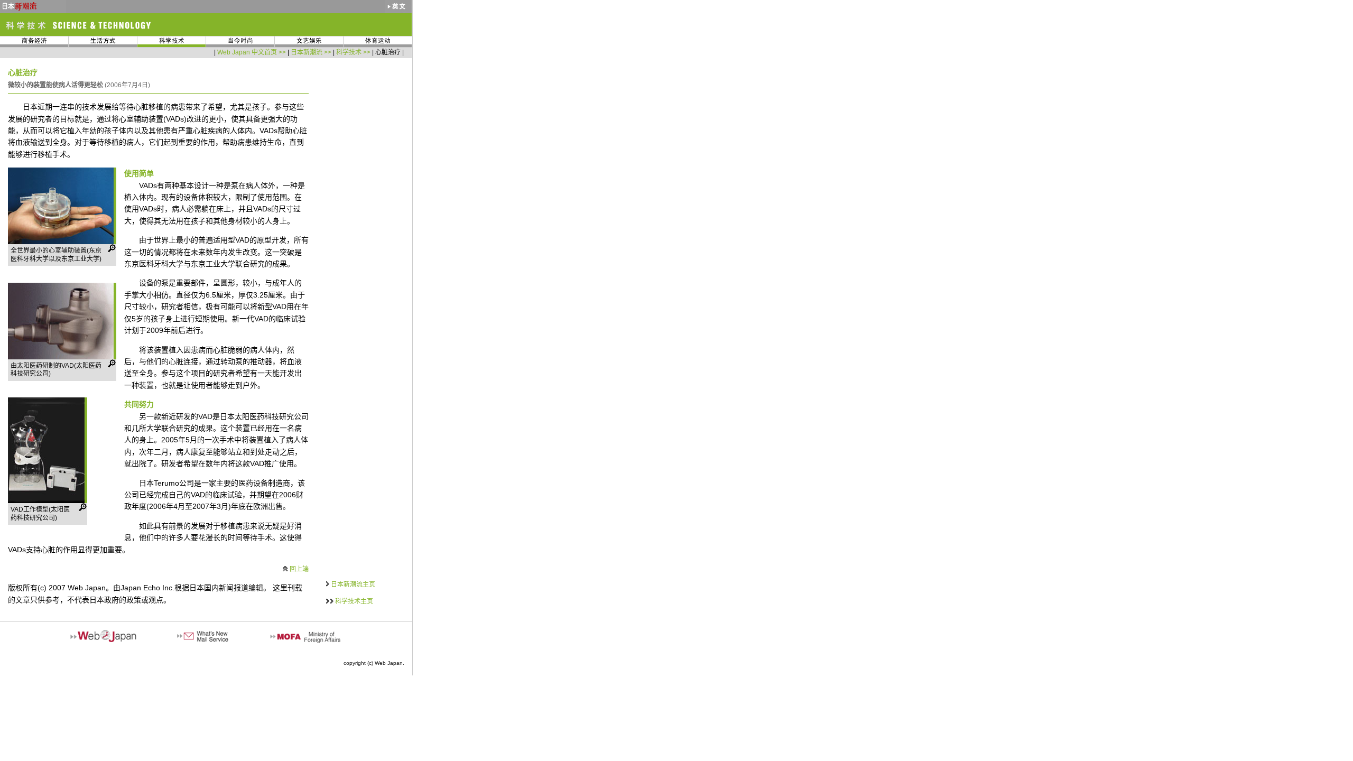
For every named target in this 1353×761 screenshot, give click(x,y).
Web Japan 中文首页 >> (251, 52)
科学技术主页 (354, 601)
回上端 (299, 569)
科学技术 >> (353, 52)
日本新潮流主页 (353, 584)
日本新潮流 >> (311, 52)
